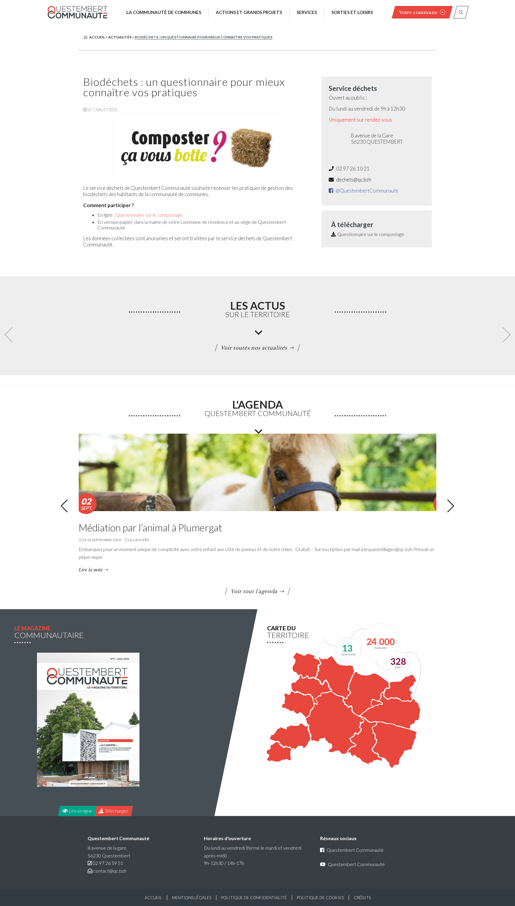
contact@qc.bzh (109, 871)
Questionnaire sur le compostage (149, 215)
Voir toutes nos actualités (254, 348)
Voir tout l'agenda (254, 591)
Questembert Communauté (355, 850)
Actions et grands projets (249, 12)
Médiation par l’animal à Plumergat (150, 527)
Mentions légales (191, 897)
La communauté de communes (163, 12)
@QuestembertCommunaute (366, 190)
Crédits (362, 897)
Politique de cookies (320, 897)
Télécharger (116, 811)
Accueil (97, 37)
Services (307, 12)
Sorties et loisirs (352, 12)
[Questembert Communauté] (77, 12)
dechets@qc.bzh (353, 179)
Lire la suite (91, 570)
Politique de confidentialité (254, 897)
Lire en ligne (80, 811)
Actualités (119, 37)
